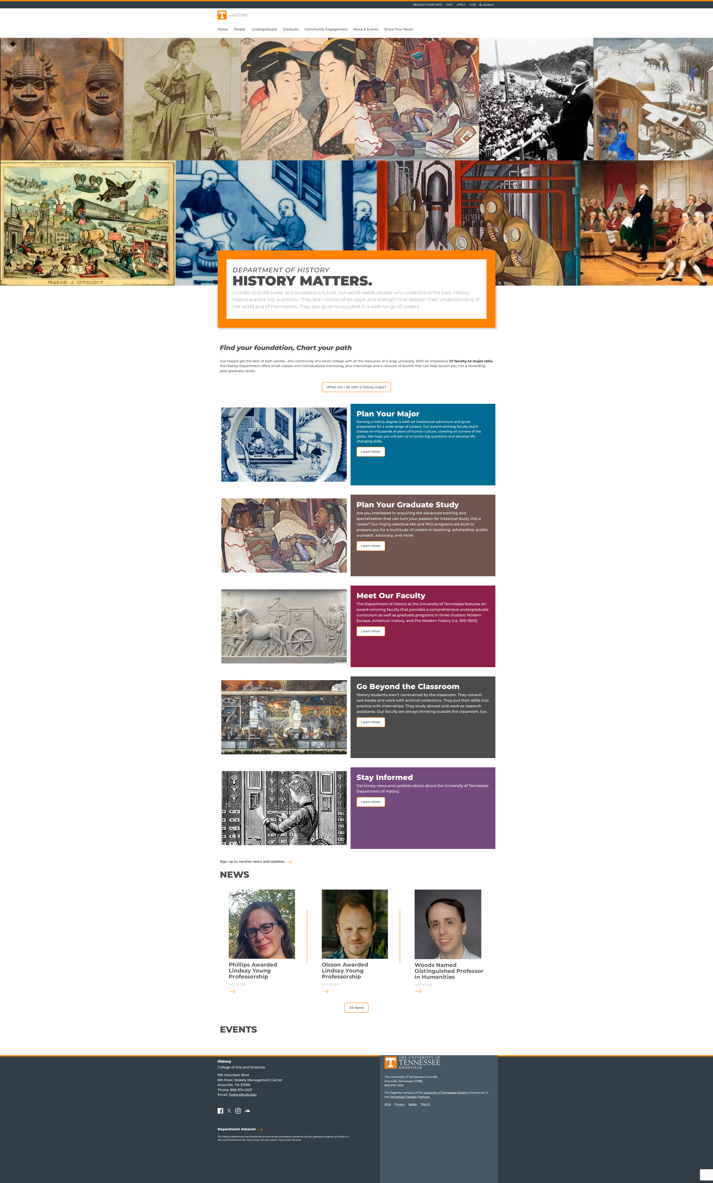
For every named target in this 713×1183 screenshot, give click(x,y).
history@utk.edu (243, 1095)
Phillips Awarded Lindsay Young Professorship (253, 971)
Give (473, 4)
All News (356, 1008)
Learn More (370, 452)
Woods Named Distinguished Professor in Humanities (449, 971)
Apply (461, 4)
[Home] (412, 1065)
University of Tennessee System (446, 1092)
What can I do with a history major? (356, 387)
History (239, 15)
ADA (388, 1104)
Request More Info (427, 4)
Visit (449, 4)
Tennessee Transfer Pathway (410, 1097)
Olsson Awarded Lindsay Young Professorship (345, 971)
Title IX (425, 1104)
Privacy (400, 1104)
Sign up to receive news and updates (252, 861)
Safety (412, 1104)
